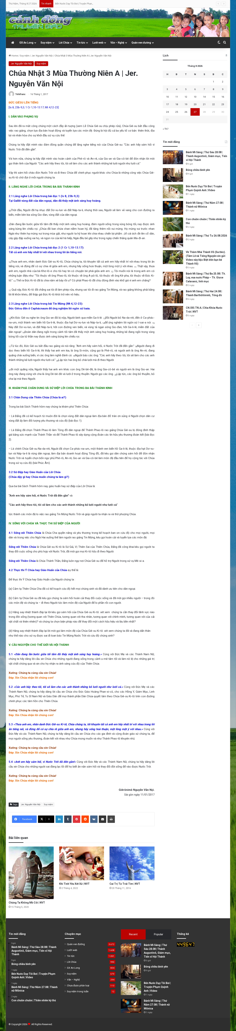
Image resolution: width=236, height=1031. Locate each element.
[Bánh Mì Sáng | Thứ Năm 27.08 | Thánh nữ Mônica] (173, 208)
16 (222, 96)
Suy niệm (46, 42)
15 (213, 96)
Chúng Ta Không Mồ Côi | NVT (27, 902)
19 (186, 104)
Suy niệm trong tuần (77, 991)
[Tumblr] (68, 819)
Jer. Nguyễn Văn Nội (42, 55)
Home (14, 55)
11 (176, 96)
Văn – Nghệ (117, 42)
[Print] (111, 819)
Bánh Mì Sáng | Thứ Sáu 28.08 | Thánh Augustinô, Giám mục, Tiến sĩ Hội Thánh (206, 156)
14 (204, 96)
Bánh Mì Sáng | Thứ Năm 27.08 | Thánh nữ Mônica (157, 1004)
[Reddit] (85, 819)
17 (167, 104)
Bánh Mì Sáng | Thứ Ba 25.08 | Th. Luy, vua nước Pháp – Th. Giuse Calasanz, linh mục (206, 277)
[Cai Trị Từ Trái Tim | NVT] (132, 863)
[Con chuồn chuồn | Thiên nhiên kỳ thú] (173, 224)
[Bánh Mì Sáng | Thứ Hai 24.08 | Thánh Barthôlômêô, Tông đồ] (173, 296)
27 (195, 112)
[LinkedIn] (59, 819)
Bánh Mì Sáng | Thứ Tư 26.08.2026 (206, 235)
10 (167, 96)
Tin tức (81, 42)
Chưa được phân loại (78, 985)
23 (222, 104)
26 (186, 112)
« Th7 (165, 128)
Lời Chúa (64, 42)
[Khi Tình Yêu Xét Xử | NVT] (81, 863)
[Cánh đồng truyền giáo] (41, 22)
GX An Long (26, 42)
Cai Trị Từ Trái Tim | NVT (125, 883)
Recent (133, 934)
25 (176, 112)
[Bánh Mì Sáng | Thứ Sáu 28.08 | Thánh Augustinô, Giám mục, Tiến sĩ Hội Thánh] (173, 157)
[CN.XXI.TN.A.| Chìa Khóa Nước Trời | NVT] (173, 313)
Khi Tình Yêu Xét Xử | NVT (74, 883)
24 (167, 112)
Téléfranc (20, 94)
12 (186, 96)
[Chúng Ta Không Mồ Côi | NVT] (31, 872)
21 (204, 104)
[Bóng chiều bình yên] (173, 175)
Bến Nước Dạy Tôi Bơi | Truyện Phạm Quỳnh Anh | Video (84, 3)
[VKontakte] (94, 819)
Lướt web (97, 42)
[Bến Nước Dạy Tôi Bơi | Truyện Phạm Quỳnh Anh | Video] (173, 191)
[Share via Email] (102, 819)
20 (195, 104)
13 (195, 96)
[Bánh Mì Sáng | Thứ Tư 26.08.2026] (173, 241)
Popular (158, 934)
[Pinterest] (76, 819)
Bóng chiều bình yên (198, 169)
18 (176, 104)
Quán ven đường (141, 42)
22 (213, 104)
